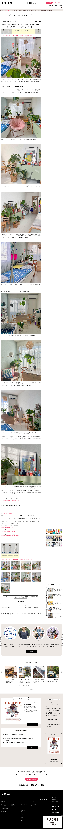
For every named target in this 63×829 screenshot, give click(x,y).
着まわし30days (57, 713)
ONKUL (60, 708)
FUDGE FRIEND (51, 719)
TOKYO (13, 802)
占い (55, 703)
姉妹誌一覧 (54, 799)
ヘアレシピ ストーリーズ (24, 802)
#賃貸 (26, 598)
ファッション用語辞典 (4, 808)
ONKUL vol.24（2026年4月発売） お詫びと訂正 (14, 742)
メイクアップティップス (24, 804)
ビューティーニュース (23, 801)
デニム (59, 703)
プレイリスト (30, 10)
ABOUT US (2, 824)
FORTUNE (43, 8)
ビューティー (33, 801)
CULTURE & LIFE (30, 8)
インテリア (48, 705)
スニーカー (47, 703)
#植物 (37, 596)
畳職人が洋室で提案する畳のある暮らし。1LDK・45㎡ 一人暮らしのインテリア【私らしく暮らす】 (27, 606)
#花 (23, 598)
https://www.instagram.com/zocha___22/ (10, 500)
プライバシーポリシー (16, 824)
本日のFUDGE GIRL (49, 706)
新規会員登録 (31, 779)
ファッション (33, 800)
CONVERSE (54, 706)
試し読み (53, 759)
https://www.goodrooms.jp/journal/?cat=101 (10, 535)
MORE (32, 724)
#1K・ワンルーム (7, 596)
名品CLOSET (3, 801)
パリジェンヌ (50, 710)
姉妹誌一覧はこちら (53, 761)
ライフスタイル (7, 10)
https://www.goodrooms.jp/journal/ (8, 531)
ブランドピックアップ (4, 807)
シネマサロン (36, 10)
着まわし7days (3, 811)
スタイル (56, 708)
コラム (20, 10)
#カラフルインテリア (24, 596)
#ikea (12, 596)
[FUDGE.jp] (29, 3)
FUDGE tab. (8, 8)
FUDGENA (37, 8)
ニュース (2, 802)
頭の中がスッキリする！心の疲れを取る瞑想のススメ (8, 606)
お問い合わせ (8, 824)
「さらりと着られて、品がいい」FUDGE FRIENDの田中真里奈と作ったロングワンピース (16, 35)
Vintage (48, 727)
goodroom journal (8, 513)
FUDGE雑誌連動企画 (49, 708)
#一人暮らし (32, 596)
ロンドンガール (56, 705)
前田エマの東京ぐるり (44, 10)
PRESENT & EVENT (56, 8)
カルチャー (2, 10)
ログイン (58, 2)
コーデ (48, 722)
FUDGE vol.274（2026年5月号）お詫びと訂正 (14, 734)
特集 (2, 800)
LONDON (13, 805)
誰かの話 (50, 10)
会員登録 (49, 2)
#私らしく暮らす (18, 598)
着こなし (49, 712)
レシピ (32, 802)
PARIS (13, 804)
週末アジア (25, 10)
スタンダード (3, 810)
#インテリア (17, 596)
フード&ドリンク (15, 10)
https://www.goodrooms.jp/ (7, 527)
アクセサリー (3, 812)
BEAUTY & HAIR (22, 8)
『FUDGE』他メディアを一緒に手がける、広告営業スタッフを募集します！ (19, 738)
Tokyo (51, 703)
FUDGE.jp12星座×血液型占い (53, 724)
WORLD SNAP (15, 8)
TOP (1, 613)
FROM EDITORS (55, 801)
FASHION (3, 8)
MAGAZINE (48, 8)
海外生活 (32, 805)
